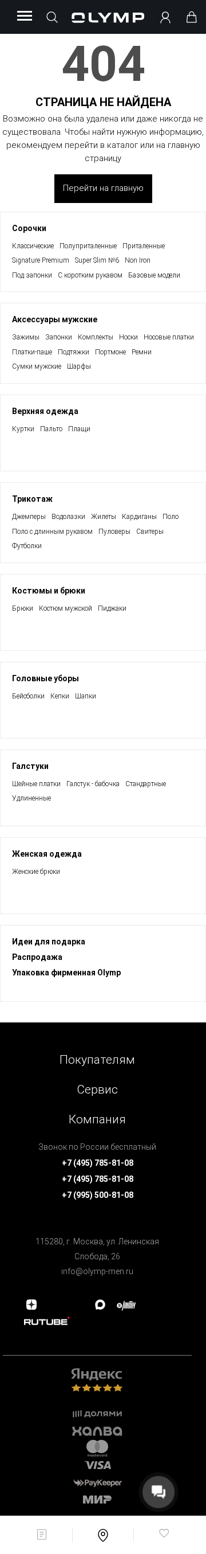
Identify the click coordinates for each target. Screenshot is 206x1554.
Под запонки (32, 275)
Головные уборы (45, 678)
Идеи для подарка (48, 941)
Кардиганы (139, 517)
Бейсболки (28, 696)
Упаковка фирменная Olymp (66, 972)
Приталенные (143, 246)
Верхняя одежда (45, 411)
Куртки (23, 429)
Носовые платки (169, 337)
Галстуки (30, 766)
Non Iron (137, 260)
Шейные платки (36, 784)
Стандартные (145, 784)
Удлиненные (31, 798)
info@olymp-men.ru (97, 1271)
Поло (171, 517)
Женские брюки (36, 872)
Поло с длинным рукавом (52, 532)
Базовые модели (154, 275)
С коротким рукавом (90, 275)
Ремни (142, 352)
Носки (128, 337)
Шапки (85, 696)
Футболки (27, 546)
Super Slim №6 (97, 260)
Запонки (58, 337)
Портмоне (110, 352)
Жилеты (103, 517)
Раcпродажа (37, 957)
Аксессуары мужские (54, 319)
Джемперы (29, 517)
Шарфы (79, 366)
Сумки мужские (36, 366)
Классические (33, 246)
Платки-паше (32, 352)
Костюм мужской (65, 608)
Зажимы (25, 337)
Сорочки (29, 228)
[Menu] (24, 16)
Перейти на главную (103, 188)
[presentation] (103, 777)
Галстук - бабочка (93, 784)
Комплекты (95, 337)
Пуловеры (114, 532)
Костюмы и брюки (48, 590)
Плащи (79, 429)
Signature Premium (40, 260)
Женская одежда (47, 853)
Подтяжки (73, 352)
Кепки (59, 696)
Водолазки (68, 517)
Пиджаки (112, 608)
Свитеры (150, 532)
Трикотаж (32, 498)
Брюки (22, 608)
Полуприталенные (88, 246)
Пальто (51, 429)
